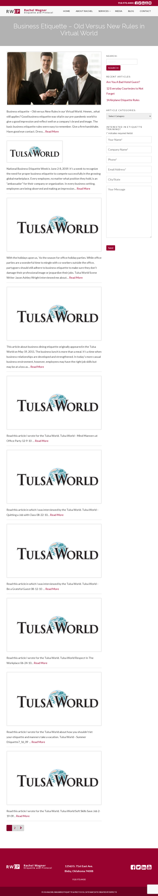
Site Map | (97, 892)
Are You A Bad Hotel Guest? (123, 82)
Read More (52, 131)
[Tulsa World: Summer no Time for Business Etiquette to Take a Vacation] (54, 699)
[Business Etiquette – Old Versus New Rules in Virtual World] (54, 78)
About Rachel (84, 11)
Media (118, 11)
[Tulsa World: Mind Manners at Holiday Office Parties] (54, 403)
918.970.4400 (125, 2)
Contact (145, 11)
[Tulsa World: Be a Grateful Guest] (54, 551)
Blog (131, 11)
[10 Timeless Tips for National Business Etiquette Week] (54, 151)
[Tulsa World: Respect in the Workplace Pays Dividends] (54, 625)
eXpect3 (113, 892)
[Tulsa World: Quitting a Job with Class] (54, 477)
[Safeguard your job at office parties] (54, 225)
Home (66, 11)
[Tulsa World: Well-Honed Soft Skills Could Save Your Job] (54, 778)
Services (103, 11)
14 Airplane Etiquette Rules (122, 100)
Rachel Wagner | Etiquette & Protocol (66, 892)
